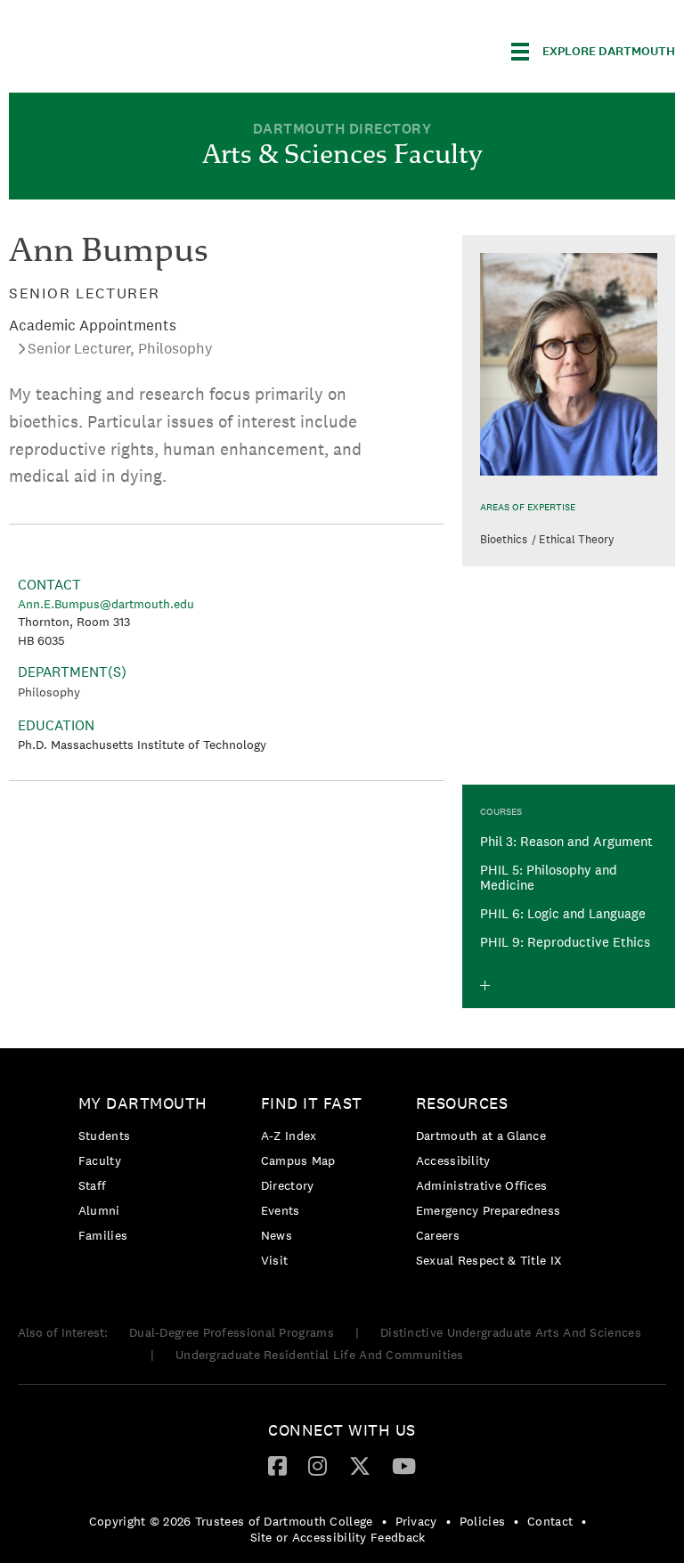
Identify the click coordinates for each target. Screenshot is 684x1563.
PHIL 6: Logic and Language (563, 913)
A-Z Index (289, 1135)
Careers (438, 1235)
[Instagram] (317, 1465)
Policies (482, 1521)
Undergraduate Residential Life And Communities (319, 1355)
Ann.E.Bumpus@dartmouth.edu (106, 604)
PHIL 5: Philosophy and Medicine (548, 877)
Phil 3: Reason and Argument (566, 841)
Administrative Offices (482, 1185)
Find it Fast (311, 1103)
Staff (92, 1185)
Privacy (416, 1521)
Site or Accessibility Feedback (338, 1537)
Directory (287, 1185)
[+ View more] (485, 985)
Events (280, 1210)
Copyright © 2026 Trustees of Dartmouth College (231, 1521)
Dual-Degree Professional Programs (231, 1332)
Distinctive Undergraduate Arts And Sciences (510, 1332)
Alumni (99, 1210)
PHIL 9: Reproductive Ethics (565, 941)
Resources (462, 1103)
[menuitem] (147, 1172)
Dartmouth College (149, 48)
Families (102, 1235)
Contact (550, 1521)
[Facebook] (277, 1465)
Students (104, 1135)
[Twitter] (359, 1465)
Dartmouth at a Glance (481, 1135)
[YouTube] (404, 1465)
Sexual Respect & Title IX (489, 1260)
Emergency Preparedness (488, 1210)
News (276, 1235)
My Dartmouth (143, 1103)
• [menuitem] (384, 1521)
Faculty (99, 1160)
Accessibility (453, 1160)
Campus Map (298, 1160)
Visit (275, 1260)
